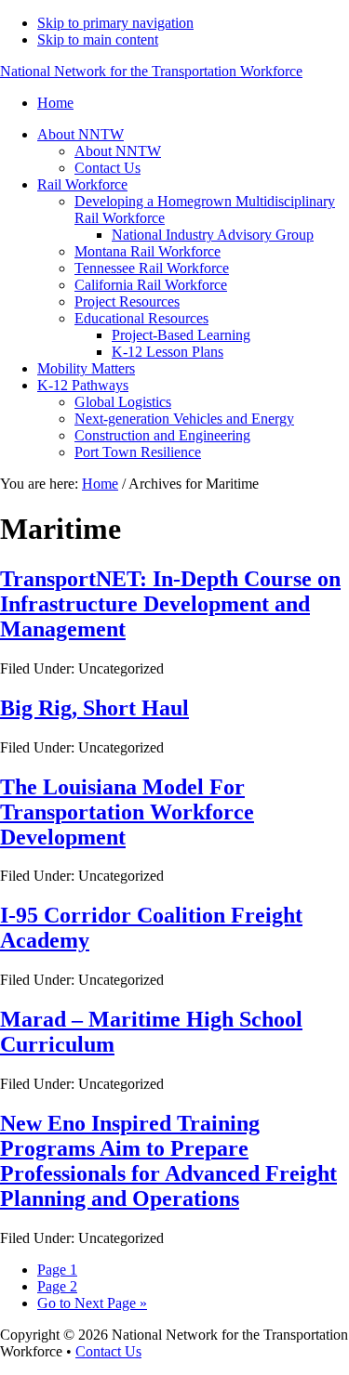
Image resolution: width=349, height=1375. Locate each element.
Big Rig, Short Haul (94, 708)
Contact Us (108, 1351)
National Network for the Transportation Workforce (151, 71)
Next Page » (92, 1303)
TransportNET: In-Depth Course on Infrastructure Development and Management (170, 604)
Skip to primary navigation (115, 23)
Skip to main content (97, 39)
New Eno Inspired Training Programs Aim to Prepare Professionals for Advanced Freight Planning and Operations (168, 1161)
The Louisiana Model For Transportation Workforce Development (127, 812)
